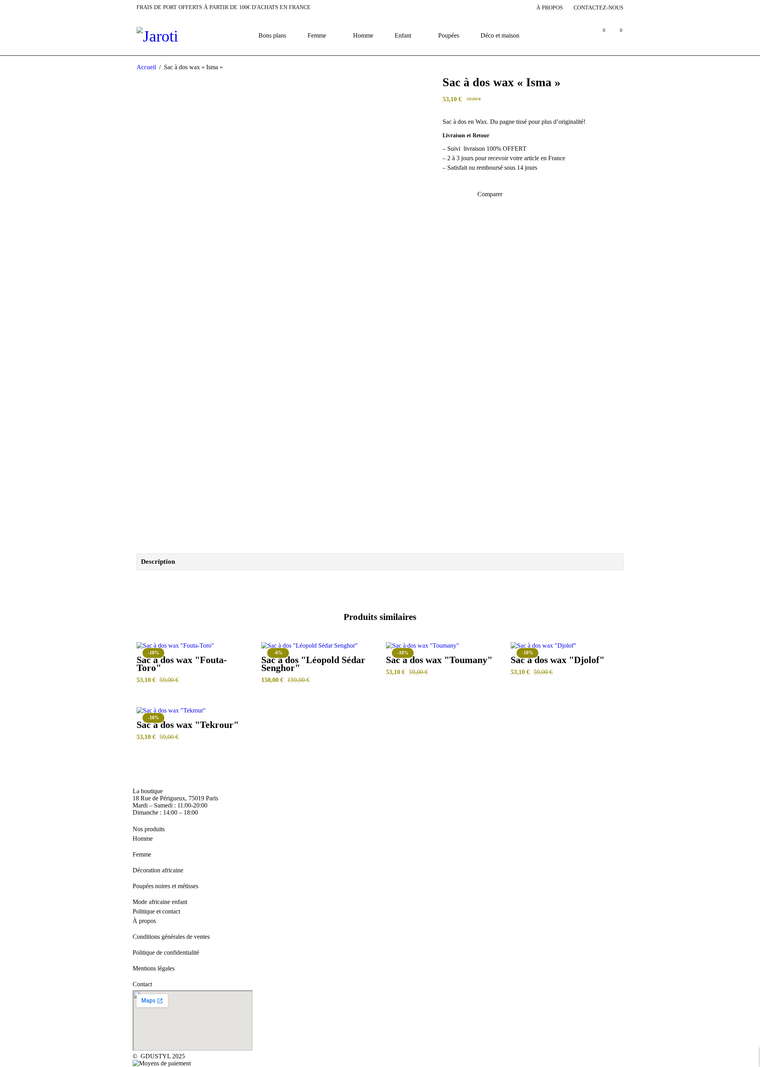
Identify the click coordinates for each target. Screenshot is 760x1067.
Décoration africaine (158, 870)
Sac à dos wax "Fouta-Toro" (182, 664)
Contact (142, 984)
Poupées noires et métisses (165, 886)
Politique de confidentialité (166, 952)
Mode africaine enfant (160, 901)
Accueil (146, 67)
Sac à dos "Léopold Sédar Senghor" (313, 664)
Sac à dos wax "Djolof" (557, 660)
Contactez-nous (598, 8)
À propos (549, 8)
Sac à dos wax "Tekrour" (188, 725)
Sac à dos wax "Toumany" (439, 660)
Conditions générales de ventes (171, 936)
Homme (143, 838)
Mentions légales (154, 968)
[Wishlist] (447, 194)
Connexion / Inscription (581, 35)
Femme (142, 854)
